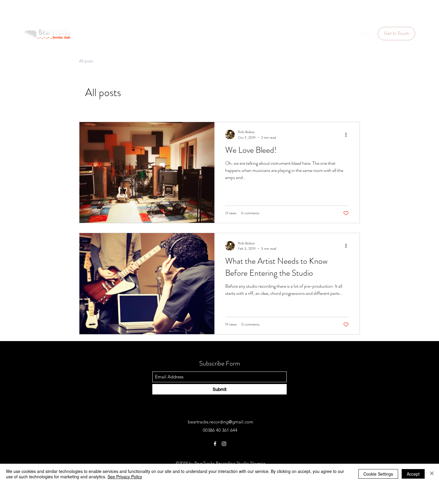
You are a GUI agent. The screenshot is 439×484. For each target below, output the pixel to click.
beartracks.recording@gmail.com (220, 422)
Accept (413, 474)
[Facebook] (403, 15)
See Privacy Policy (125, 477)
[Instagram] (412, 15)
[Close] (431, 473)
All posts (86, 61)
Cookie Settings (378, 474)
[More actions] (347, 134)
